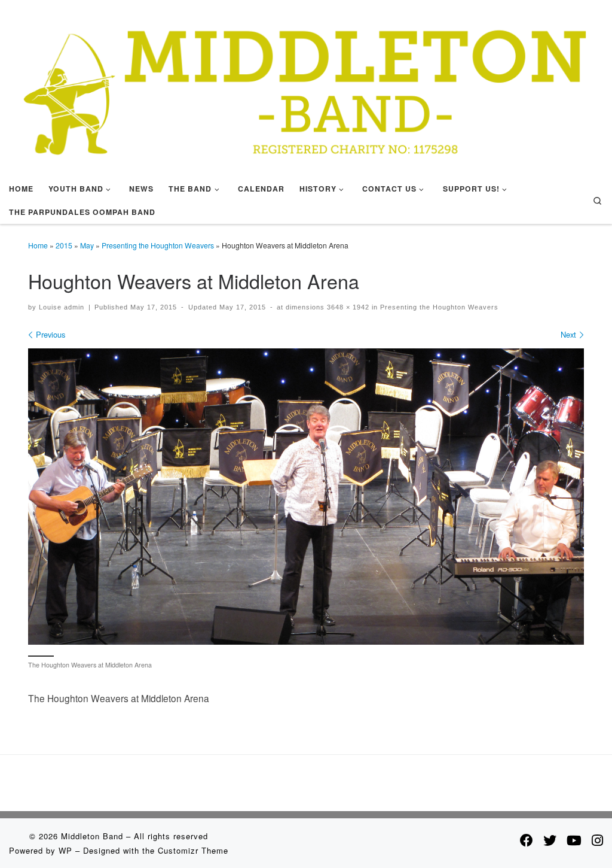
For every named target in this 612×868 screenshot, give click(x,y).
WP (65, 850)
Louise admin (61, 307)
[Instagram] (597, 840)
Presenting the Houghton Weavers (158, 245)
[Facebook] (526, 840)
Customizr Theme (193, 850)
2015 (64, 245)
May (87, 245)
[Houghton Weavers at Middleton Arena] (306, 496)
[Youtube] (574, 840)
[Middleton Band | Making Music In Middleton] (306, 86)
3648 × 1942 (347, 307)
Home (38, 245)
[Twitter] (549, 840)
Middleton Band (92, 836)
